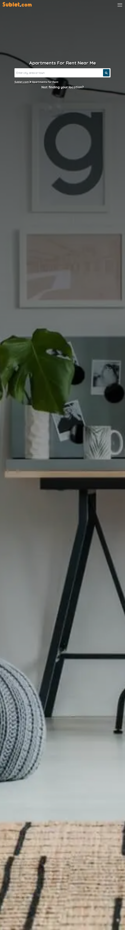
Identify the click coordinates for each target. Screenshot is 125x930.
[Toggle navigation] (119, 5)
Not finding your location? (63, 87)
